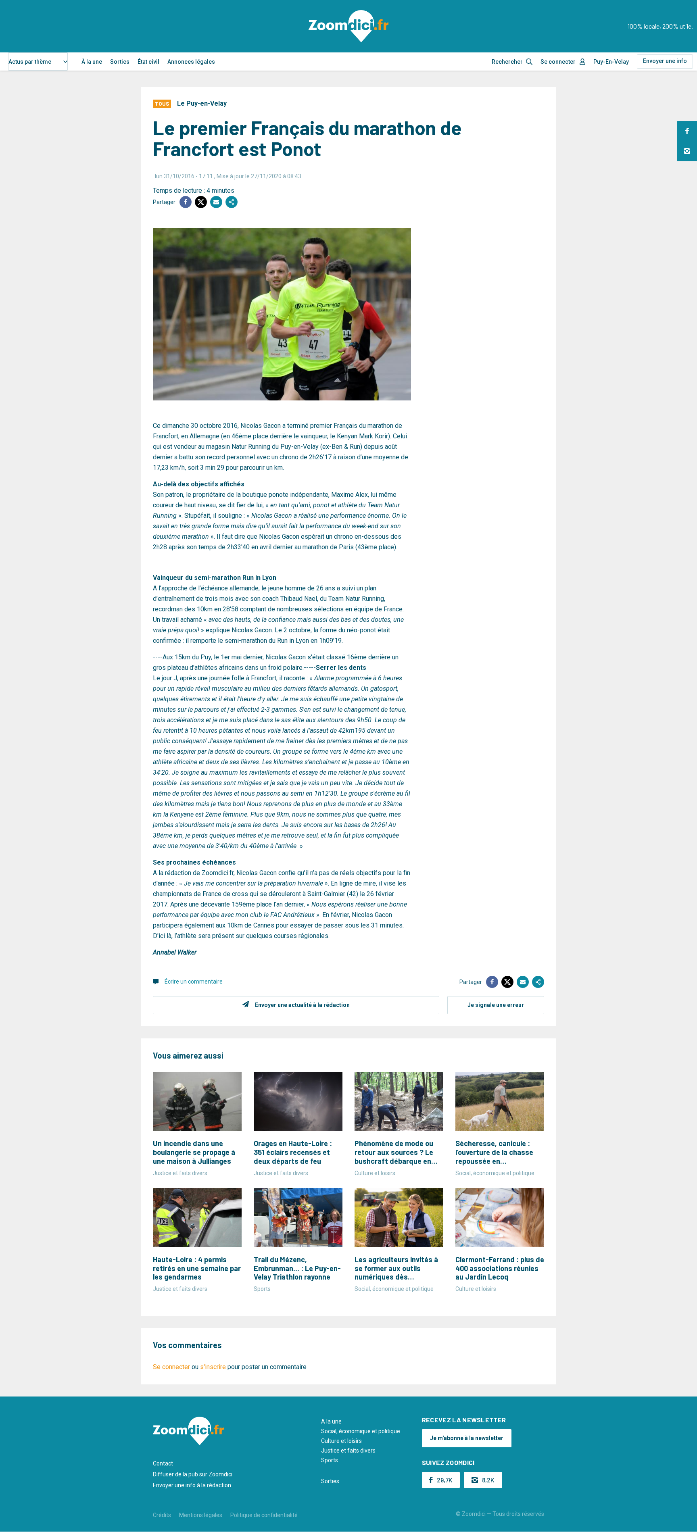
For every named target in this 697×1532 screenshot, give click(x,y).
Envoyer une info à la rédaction (192, 1485)
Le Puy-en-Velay (202, 103)
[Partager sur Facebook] (185, 202)
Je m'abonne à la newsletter (466, 1438)
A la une (331, 1421)
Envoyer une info (665, 61)
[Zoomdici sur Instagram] (687, 151)
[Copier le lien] (231, 202)
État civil (148, 61)
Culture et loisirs (341, 1441)
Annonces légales (191, 61)
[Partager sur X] (201, 202)
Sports (329, 1460)
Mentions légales (200, 1515)
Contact (163, 1463)
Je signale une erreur (495, 1005)
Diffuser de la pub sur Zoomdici (192, 1474)
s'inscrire (213, 1367)
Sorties (119, 61)
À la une (91, 61)
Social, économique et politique (360, 1431)
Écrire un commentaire (194, 981)
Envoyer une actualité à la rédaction (302, 1005)
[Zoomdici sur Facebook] (687, 131)
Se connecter (558, 61)
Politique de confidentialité (264, 1515)
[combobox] (38, 61)
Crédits (162, 1515)
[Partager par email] (216, 202)
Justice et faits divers (348, 1450)
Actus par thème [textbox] (29, 61)
